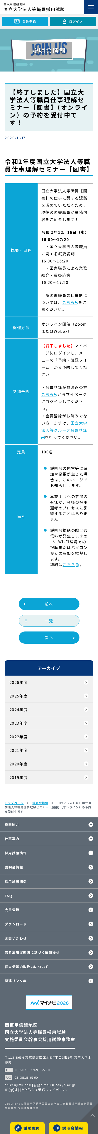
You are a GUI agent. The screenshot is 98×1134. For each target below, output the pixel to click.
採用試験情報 (16, 853)
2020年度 (19, 764)
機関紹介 (12, 824)
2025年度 (19, 696)
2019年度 (19, 777)
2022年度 (19, 736)
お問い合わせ (16, 938)
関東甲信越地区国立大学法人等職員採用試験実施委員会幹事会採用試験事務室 (40, 1032)
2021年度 (19, 750)
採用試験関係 (16, 881)
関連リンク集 (16, 980)
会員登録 (12, 909)
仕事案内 (12, 838)
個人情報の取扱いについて (27, 966)
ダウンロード (16, 924)
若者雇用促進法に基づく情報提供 (32, 952)
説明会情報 (14, 867)
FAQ (8, 895)
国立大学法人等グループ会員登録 (64, 426)
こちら (68, 302)
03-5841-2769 (26, 1069)
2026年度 (19, 682)
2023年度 (19, 723)
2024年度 (19, 709)
